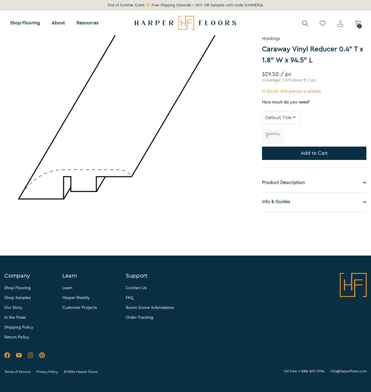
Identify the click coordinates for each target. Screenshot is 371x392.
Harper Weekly (76, 298)
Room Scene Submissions (150, 308)
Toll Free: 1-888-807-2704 (304, 371)
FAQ (129, 298)
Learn (67, 288)
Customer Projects (79, 308)
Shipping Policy (18, 327)
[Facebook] (7, 356)
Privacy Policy (47, 371)
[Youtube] (19, 356)
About (58, 23)
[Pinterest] (42, 356)
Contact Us (136, 288)
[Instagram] (30, 356)
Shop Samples (17, 298)
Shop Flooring (25, 23)
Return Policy (16, 337)
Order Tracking (139, 318)
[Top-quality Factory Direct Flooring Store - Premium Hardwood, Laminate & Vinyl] (185, 23)
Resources (88, 23)
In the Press (15, 318)
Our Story (13, 308)
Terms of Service (17, 371)
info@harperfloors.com (348, 371)
